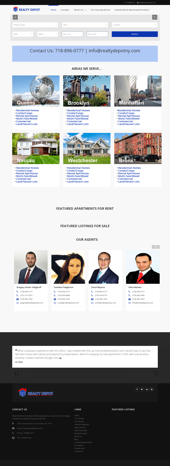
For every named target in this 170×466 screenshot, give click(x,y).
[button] (35, 25)
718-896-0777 (130, 2)
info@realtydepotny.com (147, 2)
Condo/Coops (24, 113)
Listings (64, 10)
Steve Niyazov (98, 287)
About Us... (79, 10)
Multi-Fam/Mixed (26, 118)
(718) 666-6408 (138, 295)
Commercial (23, 121)
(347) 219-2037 (26, 295)
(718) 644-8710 (101, 295)
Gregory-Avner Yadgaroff (29, 287)
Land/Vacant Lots (27, 124)
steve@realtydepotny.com (105, 303)
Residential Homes (27, 110)
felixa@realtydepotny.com (142, 303)
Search (134, 34)
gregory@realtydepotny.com (31, 303)
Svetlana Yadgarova (63, 287)
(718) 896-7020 (26, 299)
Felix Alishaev (135, 287)
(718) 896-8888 (64, 295)
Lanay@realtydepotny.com (68, 303)
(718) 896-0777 (26, 291)
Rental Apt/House (27, 115)
